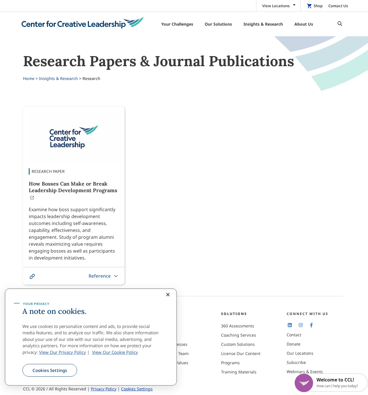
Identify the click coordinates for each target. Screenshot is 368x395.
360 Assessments (237, 326)
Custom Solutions (238, 344)
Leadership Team (172, 353)
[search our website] (338, 24)
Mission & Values (172, 362)
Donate (293, 344)
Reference (100, 276)
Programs (230, 362)
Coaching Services (238, 335)
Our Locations (300, 353)
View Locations (276, 5)
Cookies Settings (49, 370)
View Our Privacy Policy (62, 352)
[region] (91, 337)
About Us (164, 326)
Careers (163, 335)
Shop (318, 5)
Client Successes (171, 344)
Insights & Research (58, 78)
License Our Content (240, 353)
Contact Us (338, 5)
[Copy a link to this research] (32, 276)
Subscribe (296, 362)
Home (28, 78)
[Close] (168, 294)
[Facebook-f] (311, 325)
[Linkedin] (290, 325)
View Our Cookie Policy (115, 352)
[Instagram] (300, 325)
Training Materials (238, 372)
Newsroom (166, 372)
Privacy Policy (103, 389)
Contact (294, 334)
